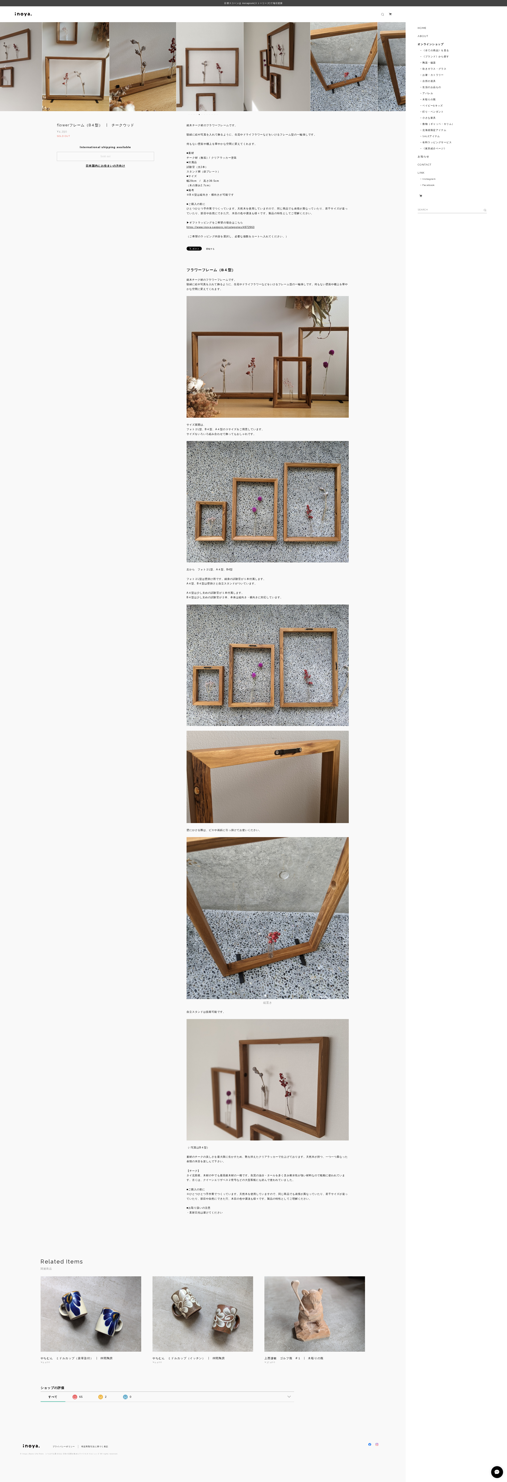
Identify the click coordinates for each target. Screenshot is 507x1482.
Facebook (428, 185)
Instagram (429, 179)
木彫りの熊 (429, 99)
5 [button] (199, 114)
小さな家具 (429, 117)
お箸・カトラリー (433, 75)
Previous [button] (6, 67)
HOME (422, 27)
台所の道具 (429, 81)
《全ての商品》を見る (435, 50)
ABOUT (423, 36)
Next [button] (400, 67)
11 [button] (214, 114)
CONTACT (424, 164)
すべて (52, 1396)
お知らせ (423, 156)
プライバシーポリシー (64, 1446)
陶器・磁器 (429, 62)
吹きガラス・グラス (434, 68)
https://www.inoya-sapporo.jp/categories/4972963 (220, 227)
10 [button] (212, 114)
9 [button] (209, 114)
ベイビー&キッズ (432, 105)
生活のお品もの (431, 87)
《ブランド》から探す (435, 56)
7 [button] (204, 114)
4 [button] (196, 114)
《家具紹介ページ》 (434, 148)
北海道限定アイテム (434, 130)
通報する (210, 249)
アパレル (427, 93)
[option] (68, 66)
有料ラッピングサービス (437, 142)
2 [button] (191, 114)
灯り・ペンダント (433, 111)
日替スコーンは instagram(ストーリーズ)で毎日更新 (253, 3)
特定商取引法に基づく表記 (94, 1446)
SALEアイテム (431, 136)
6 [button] (201, 114)
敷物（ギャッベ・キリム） (438, 124)
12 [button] (217, 114)
